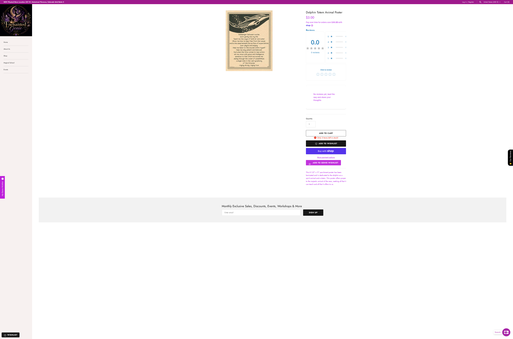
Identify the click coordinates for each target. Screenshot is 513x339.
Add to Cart (326, 133)
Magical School (9, 63)
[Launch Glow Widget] (506, 332)
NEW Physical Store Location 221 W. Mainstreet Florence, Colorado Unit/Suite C (34, 2)
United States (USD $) (491, 2)
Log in (464, 2)
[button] (338, 36)
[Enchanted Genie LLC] (16, 20)
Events (6, 69)
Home (6, 42)
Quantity (309, 118)
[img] (315, 48)
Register (471, 2)
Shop (5, 56)
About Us (7, 49)
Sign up (313, 212)
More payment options (326, 157)
